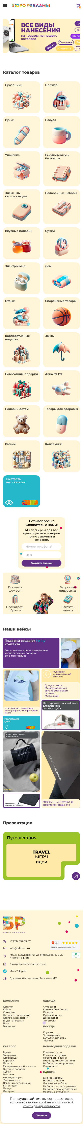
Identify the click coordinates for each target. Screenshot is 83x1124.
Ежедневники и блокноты (57, 156)
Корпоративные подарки (17, 337)
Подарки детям (17, 409)
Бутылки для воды (54, 1037)
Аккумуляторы (12, 1077)
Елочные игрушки (54, 1055)
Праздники (13, 85)
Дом (48, 266)
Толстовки (49, 1020)
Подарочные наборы (61, 193)
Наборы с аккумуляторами (60, 1089)
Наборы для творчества (58, 1063)
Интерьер (9, 1091)
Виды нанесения (13, 1020)
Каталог (8, 1006)
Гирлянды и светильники (59, 1060)
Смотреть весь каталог (15, 480)
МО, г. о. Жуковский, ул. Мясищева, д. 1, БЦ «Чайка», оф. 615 (36, 956)
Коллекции (53, 444)
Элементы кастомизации (16, 194)
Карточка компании (15, 1017)
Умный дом (10, 1085)
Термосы (48, 1040)
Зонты (50, 335)
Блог (6, 1023)
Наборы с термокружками (59, 1086)
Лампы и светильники (17, 1083)
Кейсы (7, 1009)
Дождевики (50, 1017)
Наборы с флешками (56, 1091)
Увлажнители (11, 1080)
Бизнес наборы (52, 1077)
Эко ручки (9, 1055)
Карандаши (10, 1057)
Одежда (51, 85)
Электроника (15, 266)
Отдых (10, 301)
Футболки (49, 1006)
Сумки (50, 231)
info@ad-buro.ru (20, 948)
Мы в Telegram (19, 971)
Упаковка (12, 155)
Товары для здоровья (61, 409)
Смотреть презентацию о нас (28, 964)
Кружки (48, 1032)
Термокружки (51, 1035)
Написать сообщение (16, 1015)
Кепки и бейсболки (55, 1009)
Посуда (50, 120)
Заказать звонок (41, 563)
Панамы (48, 1012)
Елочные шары (52, 1052)
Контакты (9, 1012)
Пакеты (7, 1063)
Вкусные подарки (18, 231)
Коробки (8, 1060)
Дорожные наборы (55, 1083)
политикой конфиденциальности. (48, 1104)
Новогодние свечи (55, 1057)
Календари (50, 1066)
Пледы (7, 1088)
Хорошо (41, 1115)
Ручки (9, 120)
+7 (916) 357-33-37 (20, 941)
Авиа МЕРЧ (53, 374)
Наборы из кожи (53, 1080)
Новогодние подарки (21, 374)
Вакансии (9, 1026)
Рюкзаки (8, 1074)
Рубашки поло (52, 1015)
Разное (10, 444)
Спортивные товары (60, 301)
